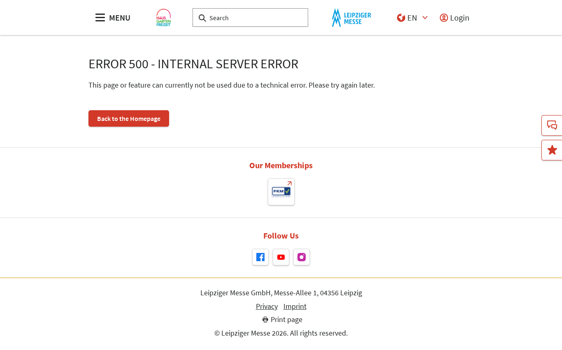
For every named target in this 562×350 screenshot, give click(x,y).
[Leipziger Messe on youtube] (281, 257)
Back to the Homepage (128, 118)
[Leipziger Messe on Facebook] (260, 257)
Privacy (267, 306)
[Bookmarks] (551, 150)
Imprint (295, 306)
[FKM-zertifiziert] (281, 191)
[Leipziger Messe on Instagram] (301, 257)
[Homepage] (163, 17)
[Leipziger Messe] (351, 17)
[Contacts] (551, 125)
